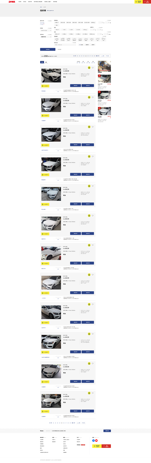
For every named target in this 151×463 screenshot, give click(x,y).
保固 (64, 450)
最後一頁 (97, 55)
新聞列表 (107, 430)
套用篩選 (47, 49)
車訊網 (41, 450)
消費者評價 (65, 448)
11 (77, 55)
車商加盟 (81, 444)
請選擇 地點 (43, 36)
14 (83, 55)
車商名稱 (56, 42)
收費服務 (64, 452)
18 (92, 55)
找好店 (24, 1)
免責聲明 (41, 443)
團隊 (41, 448)
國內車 (87, 44)
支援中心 (54, 439)
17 (90, 55)
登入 (147, 2)
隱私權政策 (42, 446)
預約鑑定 (139, 2)
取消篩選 (49, 20)
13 (81, 55)
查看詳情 (88, 85)
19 (94, 55)
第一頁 (75, 55)
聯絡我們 (75, 85)
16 (87, 55)
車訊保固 (55, 1)
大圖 (46, 62)
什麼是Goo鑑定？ (47, 1)
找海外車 (30, 1)
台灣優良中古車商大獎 (44, 452)
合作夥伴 (78, 439)
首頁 (41, 7)
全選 (82, 44)
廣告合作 (78, 441)
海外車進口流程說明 (38, 1)
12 (79, 55)
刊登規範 (41, 439)
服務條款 (41, 441)
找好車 (20, 1)
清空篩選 (59, 49)
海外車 (93, 44)
